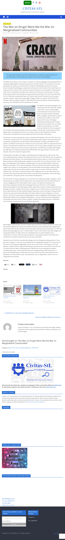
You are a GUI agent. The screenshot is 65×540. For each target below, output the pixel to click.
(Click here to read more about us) (35, 402)
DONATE (27, 3)
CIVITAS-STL (32, 8)
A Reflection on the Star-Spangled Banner (18, 313)
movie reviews (35, 33)
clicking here (57, 385)
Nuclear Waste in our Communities (49, 297)
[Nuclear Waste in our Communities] (52, 290)
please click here (51, 387)
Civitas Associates (17, 33)
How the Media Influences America (48, 317)
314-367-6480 (6, 503)
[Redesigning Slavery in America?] (12, 290)
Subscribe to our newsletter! (14, 518)
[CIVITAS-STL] (4, 17)
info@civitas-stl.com (8, 505)
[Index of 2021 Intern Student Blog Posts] (32, 290)
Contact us (31, 517)
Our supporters (32, 520)
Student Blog (7, 23)
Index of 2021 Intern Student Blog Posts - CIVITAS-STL (23, 348)
